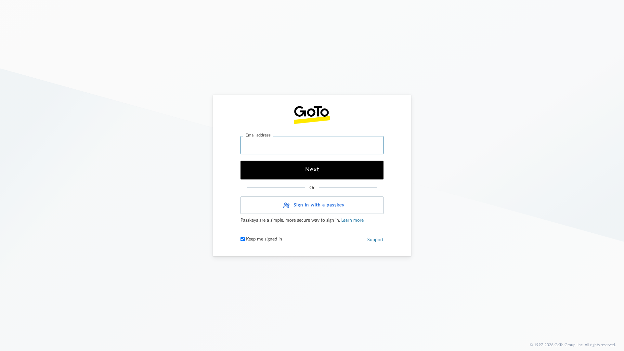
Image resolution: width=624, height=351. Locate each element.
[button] (312, 205)
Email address (258, 135)
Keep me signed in (263, 239)
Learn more (352, 220)
